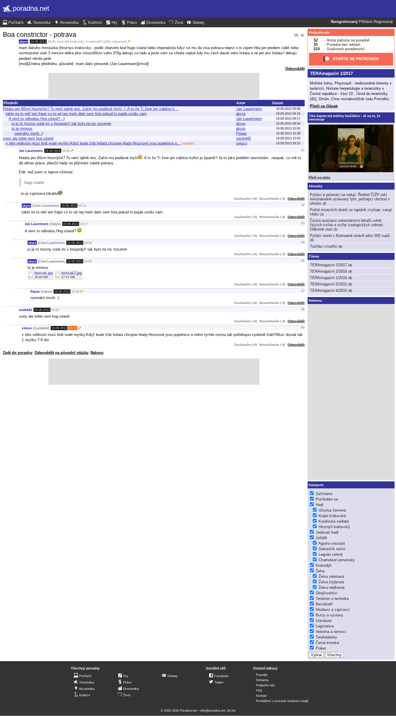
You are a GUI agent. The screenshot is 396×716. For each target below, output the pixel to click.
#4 (303, 242)
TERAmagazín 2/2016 (328, 271)
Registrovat (383, 22)
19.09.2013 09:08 (288, 108)
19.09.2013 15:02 (288, 138)
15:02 (55, 310)
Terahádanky (326, 637)
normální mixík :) (28, 133)
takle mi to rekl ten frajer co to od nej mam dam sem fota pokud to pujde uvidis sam (76, 113)
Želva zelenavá (331, 576)
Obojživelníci (326, 593)
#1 (303, 150)
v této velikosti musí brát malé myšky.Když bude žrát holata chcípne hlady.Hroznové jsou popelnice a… (93, 143)
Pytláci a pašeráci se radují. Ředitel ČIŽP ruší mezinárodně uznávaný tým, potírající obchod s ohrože (350, 199)
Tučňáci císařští (323, 246)
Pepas (241, 133)
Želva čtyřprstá (331, 582)
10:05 (88, 261)
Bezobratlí (324, 604)
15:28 (75, 291)
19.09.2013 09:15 (288, 113)
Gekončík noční (332, 549)
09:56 (88, 242)
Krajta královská (332, 516)
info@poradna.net (212, 710)
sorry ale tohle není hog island (28, 138)
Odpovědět (295, 68)
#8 (303, 327)
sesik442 (243, 138)
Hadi (319, 505)
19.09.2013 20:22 (288, 143)
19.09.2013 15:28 (288, 133)
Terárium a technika (332, 598)
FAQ (259, 690)
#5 (303, 260)
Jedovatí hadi (327, 532)
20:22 (73, 328)
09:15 (82, 205)
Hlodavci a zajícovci (333, 609)
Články (314, 256)
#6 (303, 309)
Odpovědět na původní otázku (61, 352)
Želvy (320, 571)
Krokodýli (323, 565)
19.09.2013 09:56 (288, 123)
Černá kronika (327, 643)
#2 (303, 205)
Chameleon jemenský (337, 560)
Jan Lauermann (249, 109)
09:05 (51, 41)
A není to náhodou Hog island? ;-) (37, 118)
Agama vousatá (331, 543)
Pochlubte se (327, 499)
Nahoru (96, 352)
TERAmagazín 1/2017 (331, 73)
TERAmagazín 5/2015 (328, 284)
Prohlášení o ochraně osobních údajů (282, 701)
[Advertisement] (153, 86)
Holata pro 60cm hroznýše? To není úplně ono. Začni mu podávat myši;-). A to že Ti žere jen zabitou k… (90, 109)
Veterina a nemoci (331, 631)
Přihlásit (366, 22)
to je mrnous (22, 128)
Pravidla (261, 675)
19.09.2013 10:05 (288, 128)
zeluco (241, 143)
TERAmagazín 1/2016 (328, 278)
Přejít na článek (324, 106)
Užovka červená (332, 510)
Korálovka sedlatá (334, 521)
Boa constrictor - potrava (39, 34)
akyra (23, 41)
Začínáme (324, 494)
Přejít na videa (319, 177)
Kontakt (261, 695)
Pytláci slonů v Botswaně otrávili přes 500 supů (350, 235)
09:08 (66, 150)
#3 (303, 223)
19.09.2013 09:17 (288, 118)
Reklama (262, 680)
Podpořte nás (319, 32)
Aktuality (315, 186)
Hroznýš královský (70, 41)
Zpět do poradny (17, 352)
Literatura (323, 620)
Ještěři (321, 538)
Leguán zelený (331, 554)
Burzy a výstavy (329, 615)
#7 (303, 291)
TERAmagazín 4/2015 (328, 290)
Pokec (321, 648)
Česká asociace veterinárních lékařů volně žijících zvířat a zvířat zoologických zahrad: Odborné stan (347, 224)
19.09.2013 (38, 41)
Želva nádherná (331, 587)
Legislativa (325, 626)
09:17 (84, 224)
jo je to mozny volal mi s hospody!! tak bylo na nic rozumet (61, 123)
